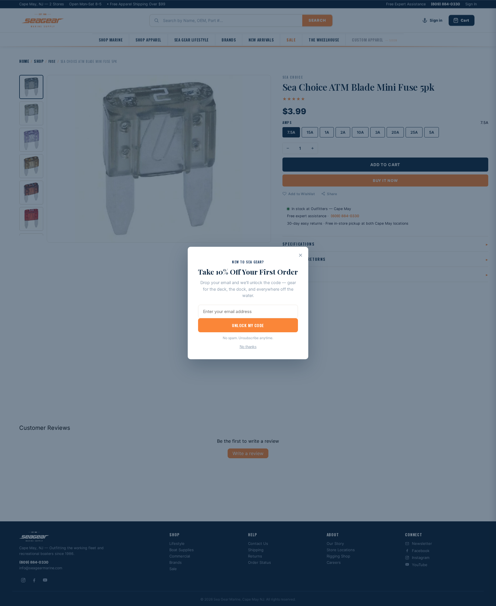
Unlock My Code (248, 325)
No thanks (248, 347)
